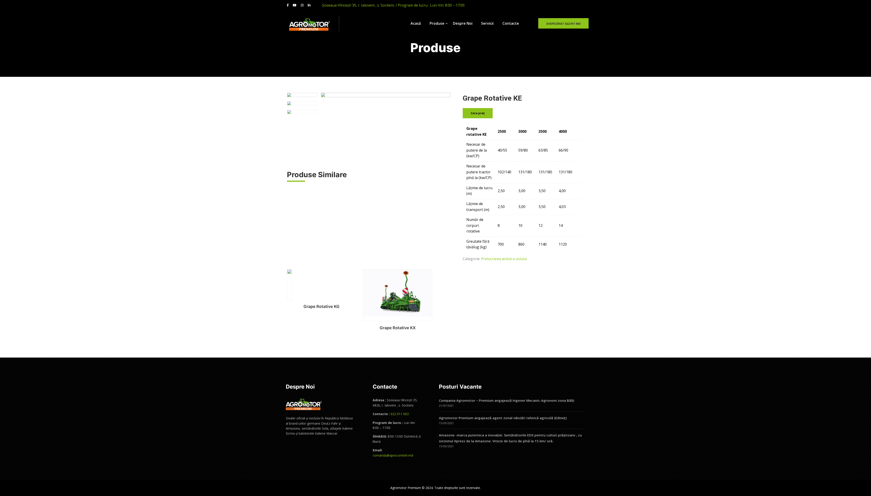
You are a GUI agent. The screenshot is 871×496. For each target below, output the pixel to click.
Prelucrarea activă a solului (504, 258)
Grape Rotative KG (321, 306)
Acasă (416, 23)
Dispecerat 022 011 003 (563, 24)
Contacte (510, 23)
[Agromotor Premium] (314, 24)
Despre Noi (462, 23)
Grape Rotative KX (398, 327)
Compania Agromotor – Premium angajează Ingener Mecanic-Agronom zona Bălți (506, 400)
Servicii (487, 23)
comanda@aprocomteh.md (393, 455)
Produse (437, 23)
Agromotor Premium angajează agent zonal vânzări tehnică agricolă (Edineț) (503, 418)
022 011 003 (399, 414)
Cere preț (478, 113)
